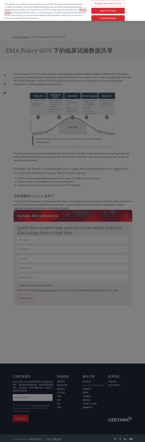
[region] (72, 10)
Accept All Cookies (108, 18)
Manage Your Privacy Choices (108, 3)
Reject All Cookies (108, 10)
